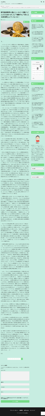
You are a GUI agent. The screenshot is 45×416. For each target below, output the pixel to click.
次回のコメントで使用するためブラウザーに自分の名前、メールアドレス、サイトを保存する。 (15, 398)
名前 (2, 382)
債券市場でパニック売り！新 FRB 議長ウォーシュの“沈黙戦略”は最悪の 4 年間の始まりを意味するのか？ (38, 26)
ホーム (2, 3)
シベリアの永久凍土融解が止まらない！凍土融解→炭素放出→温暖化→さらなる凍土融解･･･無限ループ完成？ (37, 116)
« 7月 (33, 78)
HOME (3, 6)
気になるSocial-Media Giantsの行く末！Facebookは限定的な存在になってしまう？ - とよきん (37, 108)
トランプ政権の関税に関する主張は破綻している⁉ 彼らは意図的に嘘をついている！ (37, 89)
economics (7, 6)
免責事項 (21, 410)
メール (2, 387)
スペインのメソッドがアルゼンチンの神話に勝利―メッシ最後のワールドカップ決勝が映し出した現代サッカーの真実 (37, 39)
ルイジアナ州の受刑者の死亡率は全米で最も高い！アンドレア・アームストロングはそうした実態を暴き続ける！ (37, 96)
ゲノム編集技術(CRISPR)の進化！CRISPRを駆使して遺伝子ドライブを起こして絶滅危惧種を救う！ (37, 124)
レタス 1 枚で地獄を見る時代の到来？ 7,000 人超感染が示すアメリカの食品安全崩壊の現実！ (37, 33)
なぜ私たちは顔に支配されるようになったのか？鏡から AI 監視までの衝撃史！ (37, 52)
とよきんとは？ (7, 3)
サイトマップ (32, 410)
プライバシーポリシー (14, 410)
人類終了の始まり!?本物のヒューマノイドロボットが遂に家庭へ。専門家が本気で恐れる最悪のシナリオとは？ (37, 45)
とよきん (3, 1)
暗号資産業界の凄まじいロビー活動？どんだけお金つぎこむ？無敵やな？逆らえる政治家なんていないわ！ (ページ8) (20, 7)
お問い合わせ (26, 410)
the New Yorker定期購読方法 (16, 3)
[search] (43, 16)
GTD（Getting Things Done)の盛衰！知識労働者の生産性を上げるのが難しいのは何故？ (37, 103)
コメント (3, 370)
